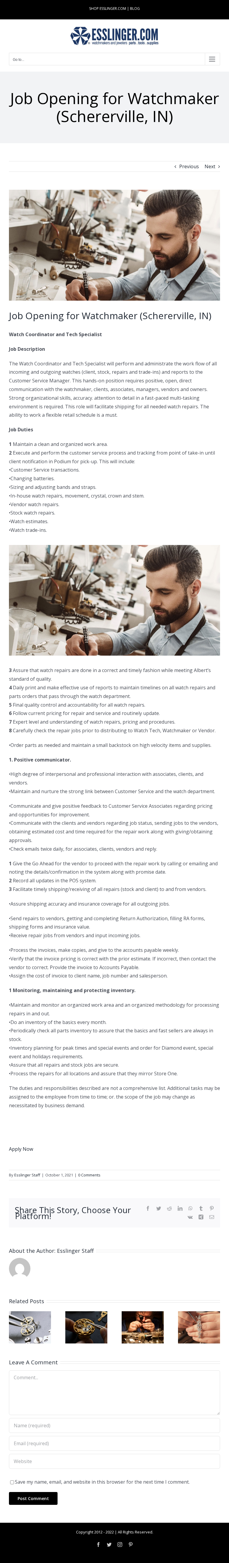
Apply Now (21, 1149)
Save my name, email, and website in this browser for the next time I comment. (102, 1482)
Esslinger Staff (27, 1175)
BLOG (135, 8)
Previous (189, 166)
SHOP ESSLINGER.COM (107, 8)
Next (210, 166)
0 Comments (89, 1175)
